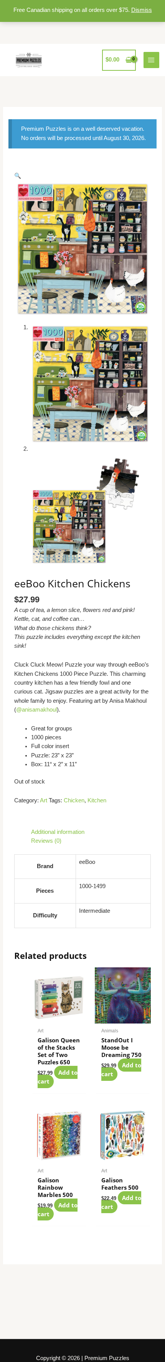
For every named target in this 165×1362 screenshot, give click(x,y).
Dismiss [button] (141, 10)
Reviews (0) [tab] (46, 841)
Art (43, 800)
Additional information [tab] (57, 832)
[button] (17, 176)
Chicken (74, 800)
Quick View (59, 1017)
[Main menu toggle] (152, 60)
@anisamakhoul (36, 710)
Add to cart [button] (58, 1077)
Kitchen (96, 800)
